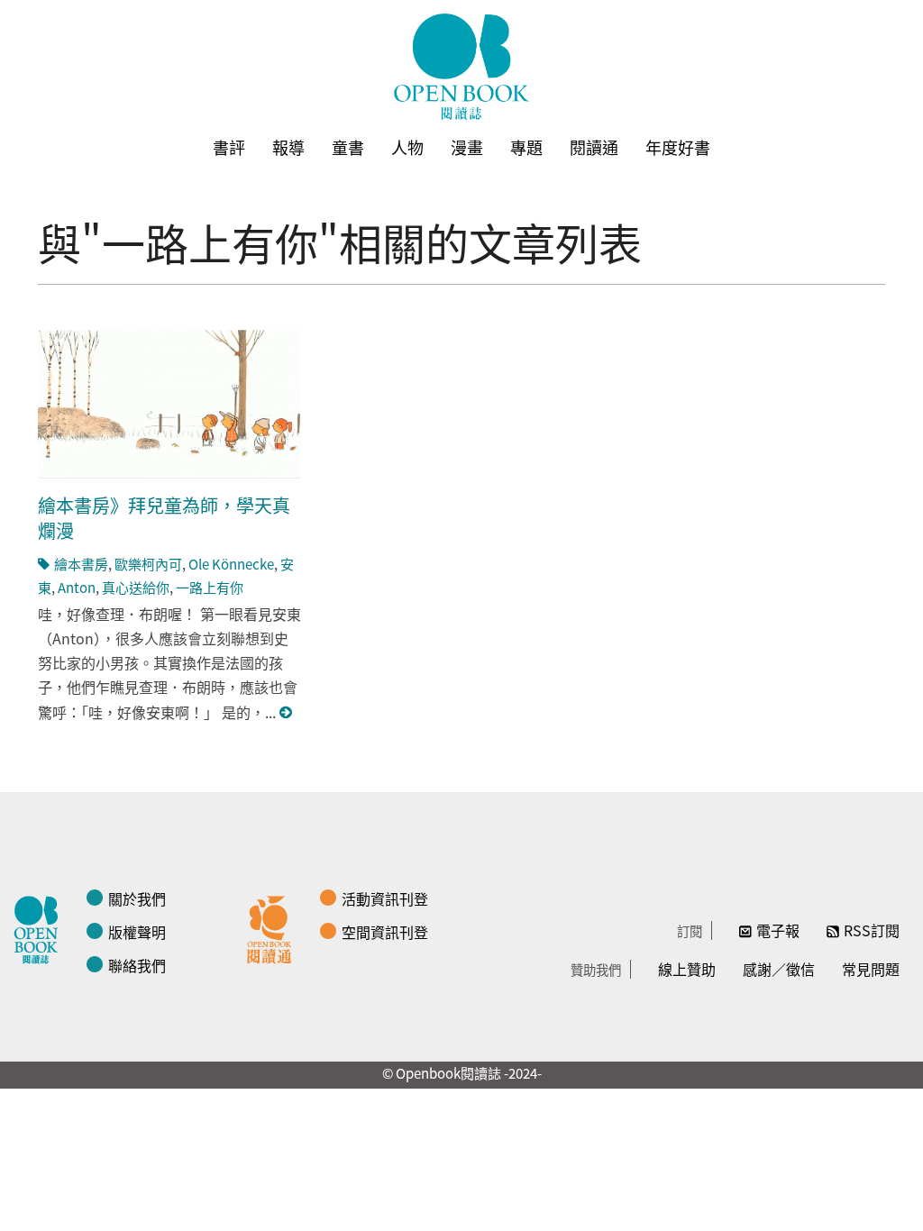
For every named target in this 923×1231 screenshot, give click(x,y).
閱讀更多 (286, 712)
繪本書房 (81, 563)
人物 (407, 147)
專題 (526, 147)
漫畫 (467, 147)
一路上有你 (209, 587)
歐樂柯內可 (148, 563)
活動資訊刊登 (385, 898)
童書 (348, 147)
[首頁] (461, 67)
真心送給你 (135, 587)
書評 (229, 147)
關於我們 (137, 898)
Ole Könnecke (231, 563)
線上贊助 (687, 969)
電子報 (778, 930)
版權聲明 (137, 932)
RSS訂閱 (872, 930)
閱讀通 (594, 147)
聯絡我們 (137, 965)
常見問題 (871, 969)
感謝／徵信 (779, 969)
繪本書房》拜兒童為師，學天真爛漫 (164, 517)
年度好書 (677, 147)
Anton (77, 587)
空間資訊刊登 (385, 932)
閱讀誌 (41, 927)
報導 (288, 147)
